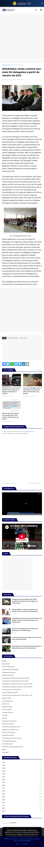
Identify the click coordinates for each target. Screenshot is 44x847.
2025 (22, 765)
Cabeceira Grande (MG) (10, 670)
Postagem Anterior (9, 483)
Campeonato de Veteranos (11, 690)
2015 (22, 794)
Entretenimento (7, 701)
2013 (22, 800)
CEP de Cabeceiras (8, 667)
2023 (22, 771)
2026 (22, 762)
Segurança (23, 338)
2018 (22, 785)
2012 (22, 802)
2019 (22, 782)
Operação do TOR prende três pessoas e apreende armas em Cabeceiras (27, 647)
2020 (22, 780)
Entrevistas (6, 704)
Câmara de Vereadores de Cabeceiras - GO (17, 695)
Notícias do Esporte (8, 732)
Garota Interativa (8, 724)
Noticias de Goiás (18, 65)
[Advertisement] (22, 37)
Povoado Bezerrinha (9, 741)
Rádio (4, 750)
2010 (22, 808)
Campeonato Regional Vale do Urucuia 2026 (17, 687)
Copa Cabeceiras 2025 (10, 692)
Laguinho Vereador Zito (10, 730)
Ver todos (38, 370)
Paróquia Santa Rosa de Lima (12, 738)
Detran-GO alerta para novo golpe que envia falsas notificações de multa (10, 416)
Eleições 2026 (6, 698)
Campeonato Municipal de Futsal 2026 (15, 681)
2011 (22, 805)
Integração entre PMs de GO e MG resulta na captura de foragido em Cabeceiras (25, 601)
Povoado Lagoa (7, 744)
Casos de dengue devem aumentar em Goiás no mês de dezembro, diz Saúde (32, 391)
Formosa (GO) (7, 710)
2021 (22, 777)
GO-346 (4, 715)
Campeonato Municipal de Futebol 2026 (15, 678)
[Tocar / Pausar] (14, 3)
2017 (22, 788)
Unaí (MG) (5, 752)
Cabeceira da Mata (8, 672)
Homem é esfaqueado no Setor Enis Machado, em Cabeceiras (25, 629)
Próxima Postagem (34, 483)
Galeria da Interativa (9, 721)
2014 (22, 797)
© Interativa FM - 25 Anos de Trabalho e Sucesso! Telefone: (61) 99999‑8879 (22, 840)
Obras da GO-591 (8, 735)
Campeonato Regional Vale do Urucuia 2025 (17, 684)
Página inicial (6, 65)
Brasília (4, 661)
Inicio (18, 844)
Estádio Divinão (7, 707)
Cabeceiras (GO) (8, 675)
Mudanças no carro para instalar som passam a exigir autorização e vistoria (11, 391)
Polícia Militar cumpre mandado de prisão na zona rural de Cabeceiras (25, 610)
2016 (22, 791)
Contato (25, 844)
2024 (22, 768)
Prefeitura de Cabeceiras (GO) (12, 747)
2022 (22, 774)
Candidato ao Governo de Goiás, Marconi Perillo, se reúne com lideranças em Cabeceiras (27, 620)
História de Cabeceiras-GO (11, 727)
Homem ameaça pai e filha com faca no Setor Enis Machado (26, 638)
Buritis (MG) (6, 664)
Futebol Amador (7, 712)
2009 (22, 811)
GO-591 (4, 718)
